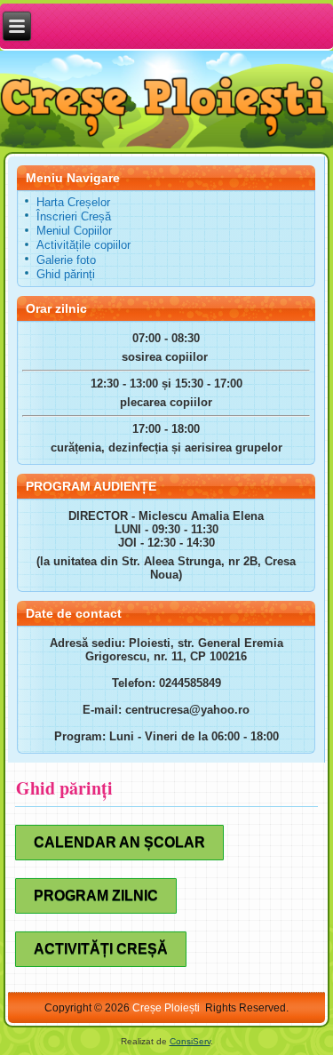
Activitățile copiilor (83, 245)
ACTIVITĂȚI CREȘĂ (101, 948)
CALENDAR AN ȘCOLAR (119, 842)
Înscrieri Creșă (73, 216)
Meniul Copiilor (74, 230)
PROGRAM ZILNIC (96, 895)
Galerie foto (66, 260)
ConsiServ (190, 1041)
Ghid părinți (65, 274)
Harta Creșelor (73, 202)
